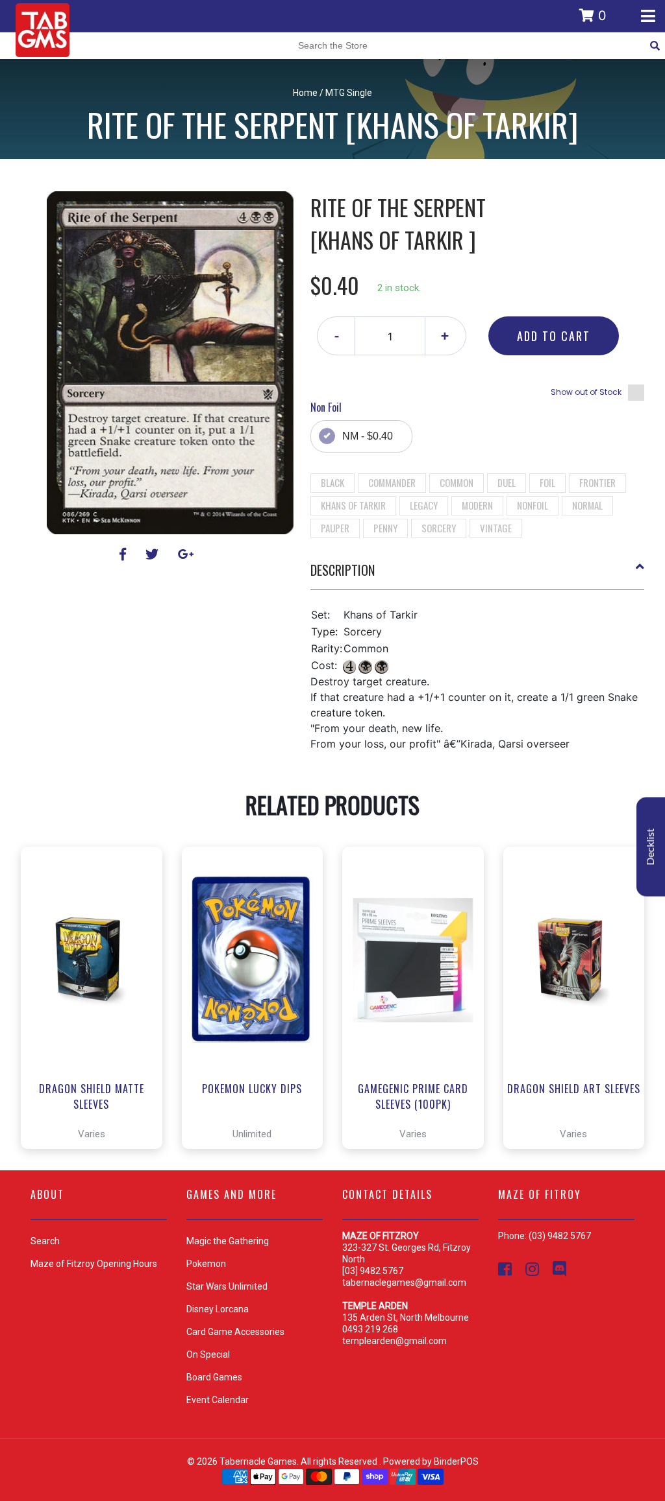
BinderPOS (456, 1461)
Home (305, 93)
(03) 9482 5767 (560, 1236)
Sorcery (438, 528)
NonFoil (532, 505)
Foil (547, 482)
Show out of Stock (586, 391)
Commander (392, 482)
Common (456, 482)
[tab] (477, 575)
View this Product (97, 1102)
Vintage (496, 528)
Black (332, 482)
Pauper (335, 528)
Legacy (424, 505)
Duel (506, 482)
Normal (587, 505)
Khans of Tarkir (353, 505)
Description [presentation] (342, 570)
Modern (477, 505)
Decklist (651, 846)
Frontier (597, 482)
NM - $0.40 (367, 436)
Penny (385, 528)
